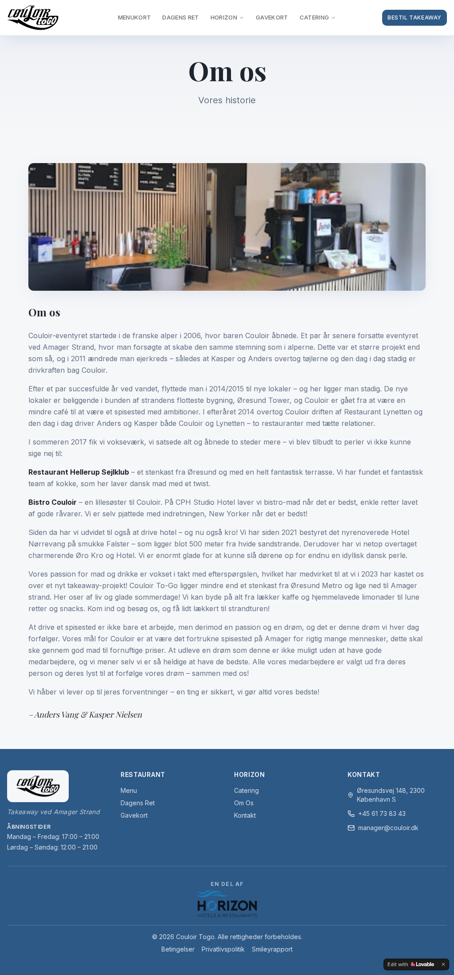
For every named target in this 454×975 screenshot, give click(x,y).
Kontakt (245, 815)
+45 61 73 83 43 (382, 813)
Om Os (244, 803)
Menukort (134, 17)
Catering (314, 17)
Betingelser (178, 949)
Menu (129, 790)
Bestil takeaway (414, 17)
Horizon (224, 17)
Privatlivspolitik (223, 949)
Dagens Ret (138, 803)
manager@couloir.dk (388, 827)
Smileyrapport (272, 949)
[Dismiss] (443, 964)
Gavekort (272, 17)
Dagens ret (180, 17)
